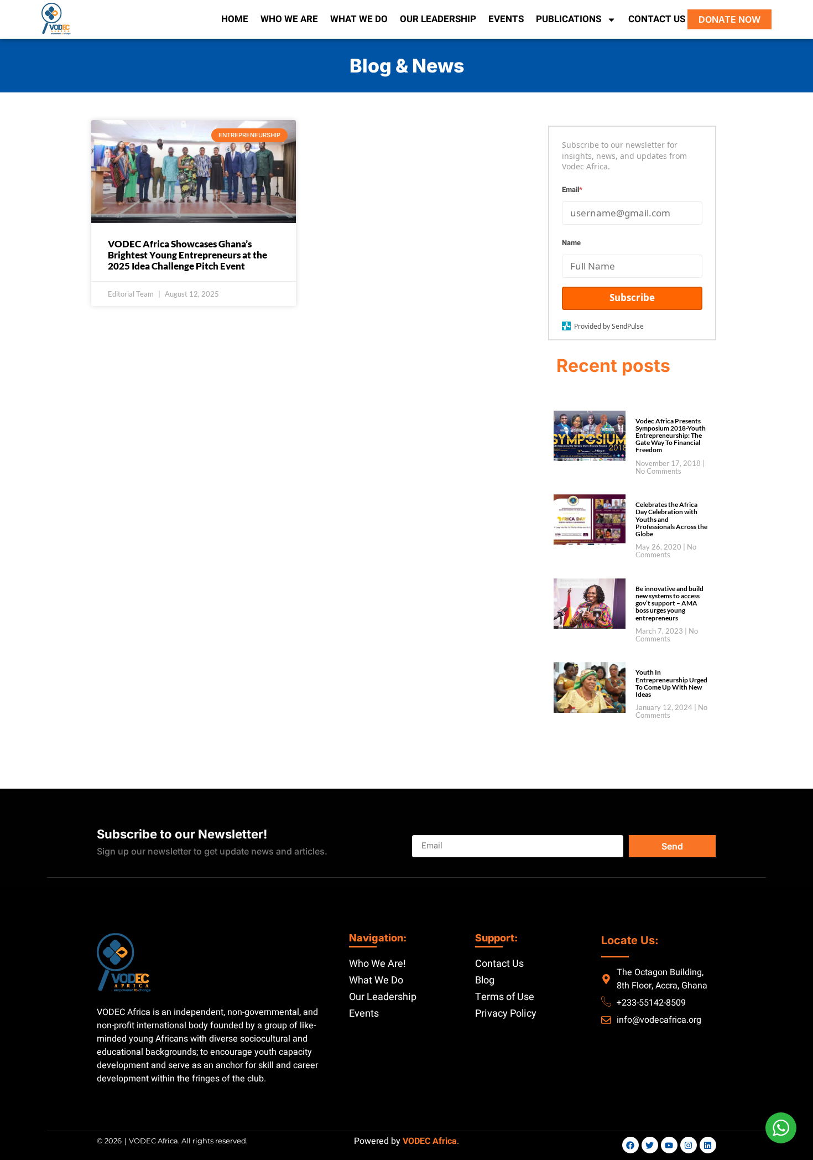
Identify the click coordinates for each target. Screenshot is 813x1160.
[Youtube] (669, 1145)
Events (506, 19)
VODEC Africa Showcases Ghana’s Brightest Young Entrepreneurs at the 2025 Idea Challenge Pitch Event (187, 255)
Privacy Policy (505, 1013)
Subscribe (632, 297)
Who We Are (289, 19)
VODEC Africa (430, 1141)
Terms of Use (504, 997)
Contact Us (656, 19)
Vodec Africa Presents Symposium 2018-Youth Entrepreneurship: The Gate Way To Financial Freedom (670, 435)
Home (234, 19)
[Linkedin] (708, 1145)
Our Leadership (438, 19)
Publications (568, 19)
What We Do (359, 19)
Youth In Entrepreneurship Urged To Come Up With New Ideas (671, 683)
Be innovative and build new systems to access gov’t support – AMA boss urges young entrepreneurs (669, 603)
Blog (484, 980)
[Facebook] (630, 1145)
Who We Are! (377, 963)
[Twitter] (650, 1145)
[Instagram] (688, 1145)
